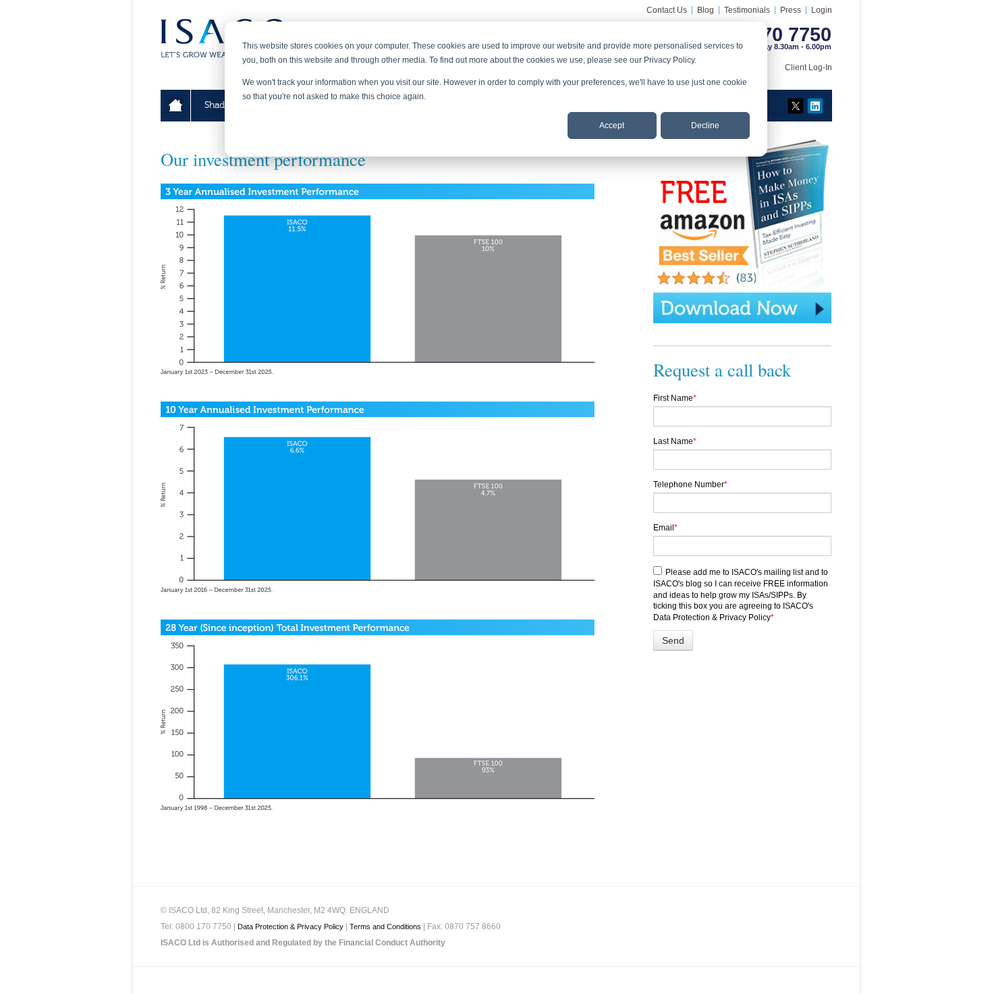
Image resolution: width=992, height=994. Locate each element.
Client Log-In (808, 67)
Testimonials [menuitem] (747, 10)
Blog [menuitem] (705, 10)
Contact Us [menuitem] (666, 10)
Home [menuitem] (176, 105)
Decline (705, 125)
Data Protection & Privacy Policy (290, 926)
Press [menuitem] (790, 10)
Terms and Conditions (385, 926)
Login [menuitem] (821, 10)
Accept (611, 125)
